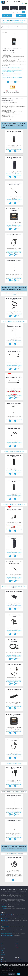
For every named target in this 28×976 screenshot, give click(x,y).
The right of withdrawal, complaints (11, 923)
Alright (18, 974)
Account (16, 945)
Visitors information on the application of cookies (13, 908)
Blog (2, 946)
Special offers (3, 948)
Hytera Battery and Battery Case (14, 451)
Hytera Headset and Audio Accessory (14, 321)
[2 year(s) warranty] (12, 85)
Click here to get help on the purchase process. (13, 918)
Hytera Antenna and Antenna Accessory (14, 791)
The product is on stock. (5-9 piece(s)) (15, 395)
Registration (17, 943)
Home (2, 943)
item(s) (22, 15)
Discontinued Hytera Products (14, 853)
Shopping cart (17, 946)
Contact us (23, 9)
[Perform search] (23, 12)
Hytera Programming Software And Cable (14, 293)
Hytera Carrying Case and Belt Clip (14, 504)
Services (2, 945)
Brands (5, 9)
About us (14, 9)
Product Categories (7, 15)
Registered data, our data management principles (12, 904)
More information (11, 974)
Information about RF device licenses (13, 933)
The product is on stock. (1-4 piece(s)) (15, 313)
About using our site (7, 906)
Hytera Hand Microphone (14, 763)
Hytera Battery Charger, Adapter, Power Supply (14, 587)
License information (11, 935)
